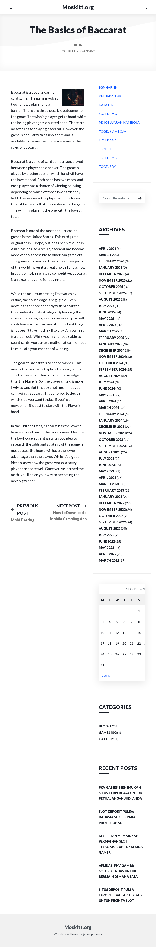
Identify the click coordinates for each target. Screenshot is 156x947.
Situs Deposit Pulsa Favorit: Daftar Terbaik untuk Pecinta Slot (121, 895)
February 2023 (111, 490)
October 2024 (111, 363)
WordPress (61, 934)
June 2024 (107, 388)
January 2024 (110, 420)
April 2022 (107, 554)
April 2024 (107, 401)
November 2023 (112, 433)
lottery (106, 739)
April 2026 (107, 248)
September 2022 (112, 522)
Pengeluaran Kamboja (119, 122)
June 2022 (107, 541)
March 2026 (109, 255)
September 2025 (112, 293)
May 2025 (106, 318)
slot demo (108, 113)
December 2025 (111, 274)
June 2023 (107, 465)
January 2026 (110, 267)
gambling (108, 732)
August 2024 (109, 376)
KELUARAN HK (110, 96)
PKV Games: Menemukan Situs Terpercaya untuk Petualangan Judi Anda (120, 792)
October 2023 (111, 439)
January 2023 (110, 496)
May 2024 (106, 395)
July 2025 (106, 306)
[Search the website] (145, 7)
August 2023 (109, 452)
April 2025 (107, 325)
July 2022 (106, 535)
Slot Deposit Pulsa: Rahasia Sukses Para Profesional (117, 816)
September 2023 (112, 446)
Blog (78, 45)
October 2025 (111, 287)
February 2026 (111, 261)
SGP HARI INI (109, 87)
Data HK (106, 105)
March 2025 (109, 331)
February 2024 (111, 414)
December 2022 (111, 503)
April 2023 (107, 478)
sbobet (105, 149)
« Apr (106, 676)
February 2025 (111, 338)
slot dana (108, 140)
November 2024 (112, 357)
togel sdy (107, 166)
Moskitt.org (78, 6)
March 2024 (109, 408)
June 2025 (107, 312)
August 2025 (109, 299)
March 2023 (109, 484)
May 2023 (106, 471)
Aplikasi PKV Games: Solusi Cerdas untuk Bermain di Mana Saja (118, 871)
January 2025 (110, 344)
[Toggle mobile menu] (10, 7)
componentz (93, 934)
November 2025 (112, 280)
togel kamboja (112, 131)
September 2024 (112, 369)
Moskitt (68, 51)
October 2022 (111, 516)
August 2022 (109, 528)
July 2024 (106, 382)
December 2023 (111, 427)
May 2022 (106, 548)
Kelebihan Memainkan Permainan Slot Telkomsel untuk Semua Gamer (121, 844)
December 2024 (111, 350)
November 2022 (112, 509)
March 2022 (109, 560)
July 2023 (106, 458)
